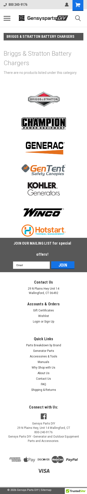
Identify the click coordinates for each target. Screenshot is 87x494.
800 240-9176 (17, 5)
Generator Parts (43, 351)
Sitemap (46, 490)
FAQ (43, 384)
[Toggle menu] (7, 18)
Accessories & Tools (43, 356)
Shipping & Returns (43, 390)
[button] (44, 99)
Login (36, 321)
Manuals (43, 362)
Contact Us (43, 378)
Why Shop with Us (43, 367)
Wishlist (43, 316)
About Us (43, 373)
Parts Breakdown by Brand (43, 345)
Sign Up (49, 321)
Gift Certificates (43, 310)
